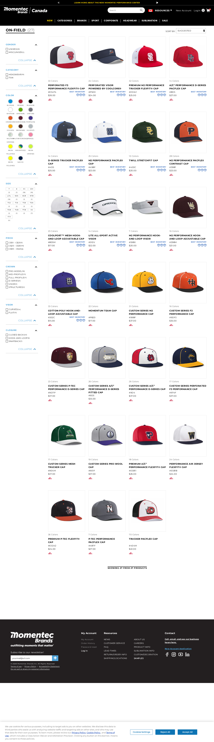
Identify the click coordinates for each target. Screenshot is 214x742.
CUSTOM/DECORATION (146, 654)
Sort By (170, 31)
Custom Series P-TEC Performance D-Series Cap (66, 387)
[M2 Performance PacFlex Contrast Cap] (188, 149)
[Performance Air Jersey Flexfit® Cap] (188, 453)
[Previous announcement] (57, 2)
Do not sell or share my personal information (30, 669)
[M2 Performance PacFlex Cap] (107, 149)
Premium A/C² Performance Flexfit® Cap (147, 465)
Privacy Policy (30, 666)
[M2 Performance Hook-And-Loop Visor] (147, 225)
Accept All (187, 732)
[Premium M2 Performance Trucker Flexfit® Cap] (147, 74)
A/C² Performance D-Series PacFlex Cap (187, 87)
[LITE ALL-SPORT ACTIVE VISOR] (107, 225)
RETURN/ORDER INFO (115, 654)
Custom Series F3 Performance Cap (181, 312)
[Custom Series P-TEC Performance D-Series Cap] (66, 375)
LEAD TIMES (110, 651)
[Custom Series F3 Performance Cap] (188, 300)
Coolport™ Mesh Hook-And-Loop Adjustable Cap (66, 237)
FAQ (106, 647)
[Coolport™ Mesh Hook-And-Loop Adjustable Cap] (66, 225)
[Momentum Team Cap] (107, 300)
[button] (142, 10)
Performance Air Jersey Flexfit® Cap (186, 465)
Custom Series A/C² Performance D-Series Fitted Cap (104, 389)
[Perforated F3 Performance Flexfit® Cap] (66, 74)
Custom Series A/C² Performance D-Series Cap (147, 387)
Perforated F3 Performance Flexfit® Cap (66, 87)
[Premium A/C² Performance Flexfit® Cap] (147, 453)
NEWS (107, 639)
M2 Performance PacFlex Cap (106, 162)
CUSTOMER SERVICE (114, 643)
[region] (107, 732)
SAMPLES (139, 658)
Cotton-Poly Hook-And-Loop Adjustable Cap (64, 312)
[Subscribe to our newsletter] (55, 658)
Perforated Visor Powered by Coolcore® (105, 87)
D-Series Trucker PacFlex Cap (65, 162)
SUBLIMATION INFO (144, 651)
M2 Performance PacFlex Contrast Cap (186, 162)
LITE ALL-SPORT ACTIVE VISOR (103, 237)
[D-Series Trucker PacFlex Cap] (66, 149)
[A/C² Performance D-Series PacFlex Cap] (188, 74)
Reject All (165, 732)
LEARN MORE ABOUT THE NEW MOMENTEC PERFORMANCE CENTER (107, 3)
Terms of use (16, 666)
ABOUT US (139, 639)
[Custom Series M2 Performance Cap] (147, 300)
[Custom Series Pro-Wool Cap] (107, 453)
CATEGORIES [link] (64, 21)
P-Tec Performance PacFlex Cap (102, 540)
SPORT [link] (95, 21)
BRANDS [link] (82, 21)
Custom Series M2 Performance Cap (141, 312)
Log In (84, 651)
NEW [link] (50, 21)
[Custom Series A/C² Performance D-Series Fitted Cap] (107, 375)
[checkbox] (22, 52)
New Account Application (178, 649)
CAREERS (139, 643)
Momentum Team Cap (103, 310)
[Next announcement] (156, 2)
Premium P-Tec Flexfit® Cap (64, 540)
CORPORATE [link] (111, 21)
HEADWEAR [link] (130, 21)
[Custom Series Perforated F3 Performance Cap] (188, 375)
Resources (162, 10)
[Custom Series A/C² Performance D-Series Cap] (147, 375)
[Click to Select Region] (150, 10)
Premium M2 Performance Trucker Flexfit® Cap (146, 87)
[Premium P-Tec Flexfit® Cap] (66, 528)
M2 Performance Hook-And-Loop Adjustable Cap (187, 237)
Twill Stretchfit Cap (143, 160)
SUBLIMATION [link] (149, 21)
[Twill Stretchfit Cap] (147, 149)
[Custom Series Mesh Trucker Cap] (66, 453)
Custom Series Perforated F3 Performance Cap (187, 387)
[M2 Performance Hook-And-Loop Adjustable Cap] (188, 225)
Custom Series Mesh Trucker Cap (61, 465)
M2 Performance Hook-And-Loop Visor (145, 237)
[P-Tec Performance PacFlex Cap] (107, 528)
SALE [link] (165, 21)
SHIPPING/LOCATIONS (115, 658)
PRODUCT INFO (142, 647)
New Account (184, 10)
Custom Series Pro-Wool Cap (106, 465)
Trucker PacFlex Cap (143, 538)
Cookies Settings (141, 732)
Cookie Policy (94, 732)
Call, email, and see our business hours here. (182, 640)
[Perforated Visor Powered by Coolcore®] (107, 74)
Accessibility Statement (49, 666)
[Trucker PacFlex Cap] (147, 528)
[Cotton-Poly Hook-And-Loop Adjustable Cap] (66, 300)
